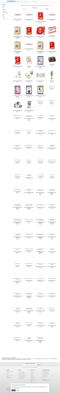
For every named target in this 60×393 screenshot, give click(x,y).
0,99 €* (29, 313)
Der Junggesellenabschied (45, 372)
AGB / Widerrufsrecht (33, 377)
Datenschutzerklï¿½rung (17, 388)
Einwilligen (13, 390)
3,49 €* (52, 224)
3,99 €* (52, 37)
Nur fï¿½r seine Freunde (21, 377)
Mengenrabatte (32, 376)
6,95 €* (18, 163)
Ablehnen (18, 390)
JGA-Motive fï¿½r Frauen (21, 371)
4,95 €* (18, 53)
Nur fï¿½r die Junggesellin (21, 372)
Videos (43, 377)
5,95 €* (18, 82)
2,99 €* (52, 104)
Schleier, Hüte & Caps (5, 12)
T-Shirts (10, 371)
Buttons (3, 7)
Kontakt (31, 381)
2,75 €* (29, 209)
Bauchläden (3, 9)
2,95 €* (18, 119)
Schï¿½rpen (8, 372)
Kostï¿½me (8, 376)
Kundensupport (37, 358)
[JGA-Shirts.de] (11, 1)
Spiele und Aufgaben (44, 376)
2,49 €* (29, 67)
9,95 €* (40, 178)
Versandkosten (35, 367)
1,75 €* (18, 297)
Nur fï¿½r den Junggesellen (22, 376)
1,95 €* (52, 89)
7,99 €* (52, 149)
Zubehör (3, 14)
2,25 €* (40, 97)
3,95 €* (40, 23)
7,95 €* (18, 149)
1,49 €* (29, 50)
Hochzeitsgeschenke (9, 377)
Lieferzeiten (31, 371)
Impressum (31, 382)
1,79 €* (40, 104)
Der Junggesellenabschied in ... (45, 371)
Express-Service (32, 372)
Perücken (3, 17)
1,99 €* (29, 238)
